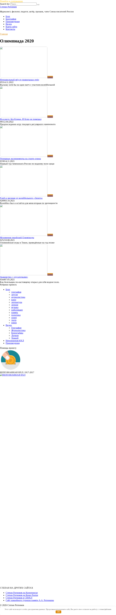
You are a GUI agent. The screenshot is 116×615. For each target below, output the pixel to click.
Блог (8, 16)
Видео (9, 24)
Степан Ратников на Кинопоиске (22, 592)
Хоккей (15, 338)
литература (16, 302)
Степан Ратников (8, 7)
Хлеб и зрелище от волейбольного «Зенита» (21, 198)
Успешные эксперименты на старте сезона (20, 158)
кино (13, 299)
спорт (14, 317)
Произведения (13, 21)
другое (14, 294)
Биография (11, 19)
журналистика (18, 297)
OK (58, 612)
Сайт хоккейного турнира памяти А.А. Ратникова (30, 600)
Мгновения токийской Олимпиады (17, 237)
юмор (14, 322)
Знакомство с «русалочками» (14, 277)
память (14, 312)
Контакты (10, 29)
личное (14, 305)
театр (13, 320)
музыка (14, 307)
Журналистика (18, 330)
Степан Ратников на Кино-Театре (22, 595)
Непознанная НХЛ (15, 340)
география (16, 292)
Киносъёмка (17, 333)
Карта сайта (11, 26)
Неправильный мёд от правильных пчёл (19, 79)
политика (16, 315)
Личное (15, 335)
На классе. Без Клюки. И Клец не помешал (20, 119)
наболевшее (17, 310)
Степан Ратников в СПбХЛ (19, 598)
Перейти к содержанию (11, 1)
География (16, 328)
